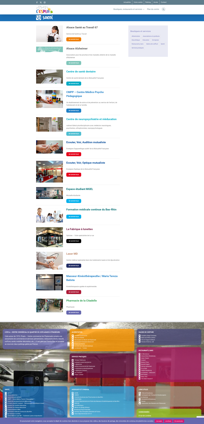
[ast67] (49, 26)
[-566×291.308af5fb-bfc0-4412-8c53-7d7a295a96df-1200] (49, 299)
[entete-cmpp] (49, 91)
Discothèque (136, 40)
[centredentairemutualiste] (49, 70)
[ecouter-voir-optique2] (49, 162)
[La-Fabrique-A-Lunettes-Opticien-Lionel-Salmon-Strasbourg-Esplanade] (49, 228)
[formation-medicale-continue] (49, 208)
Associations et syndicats (151, 36)
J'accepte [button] (159, 421)
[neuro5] (49, 118)
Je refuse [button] (168, 421)
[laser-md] (49, 253)
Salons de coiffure (152, 44)
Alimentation (136, 36)
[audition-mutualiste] (49, 141)
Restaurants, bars (137, 44)
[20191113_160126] (49, 275)
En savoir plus (179, 421)
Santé (163, 44)
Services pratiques (138, 48)
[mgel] (49, 188)
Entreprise (155, 40)
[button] (163, 9)
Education (146, 40)
